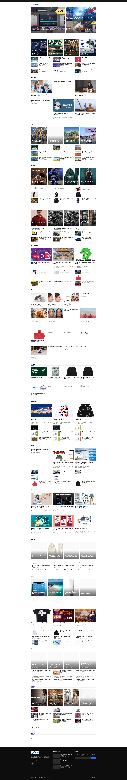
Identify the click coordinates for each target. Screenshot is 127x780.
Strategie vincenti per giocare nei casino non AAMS (44, 708)
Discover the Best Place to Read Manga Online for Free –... (45, 271)
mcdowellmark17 (56, 283)
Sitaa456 (55, 567)
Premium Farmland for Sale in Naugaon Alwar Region (63, 679)
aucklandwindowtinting (85, 233)
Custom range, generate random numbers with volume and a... (65, 271)
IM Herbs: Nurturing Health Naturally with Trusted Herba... (71, 556)
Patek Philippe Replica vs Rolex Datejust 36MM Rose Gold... (89, 199)
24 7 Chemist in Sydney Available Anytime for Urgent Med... (71, 592)
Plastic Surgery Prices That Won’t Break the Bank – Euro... (41, 719)
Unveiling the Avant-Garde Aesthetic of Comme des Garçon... (45, 631)
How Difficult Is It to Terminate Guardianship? (37, 357)
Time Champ (33, 531)
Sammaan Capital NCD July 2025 (65, 475)
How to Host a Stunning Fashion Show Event (62, 263)
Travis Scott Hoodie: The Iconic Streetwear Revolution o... (44, 426)
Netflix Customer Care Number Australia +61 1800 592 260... (71, 703)
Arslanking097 (84, 483)
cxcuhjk (32, 625)
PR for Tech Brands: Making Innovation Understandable (40, 101)
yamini (39, 600)
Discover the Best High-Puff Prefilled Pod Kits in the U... (63, 187)
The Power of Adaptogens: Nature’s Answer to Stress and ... (71, 347)
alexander (66, 594)
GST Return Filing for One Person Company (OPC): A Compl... (41, 566)
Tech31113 (54, 531)
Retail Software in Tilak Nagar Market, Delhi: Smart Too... (45, 714)
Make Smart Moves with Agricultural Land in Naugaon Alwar (41, 680)
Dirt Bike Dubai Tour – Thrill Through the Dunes (88, 158)
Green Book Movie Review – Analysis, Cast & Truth (54, 52)
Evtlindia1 (40, 642)
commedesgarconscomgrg (42, 632)
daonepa (32, 358)
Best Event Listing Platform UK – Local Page (45, 58)
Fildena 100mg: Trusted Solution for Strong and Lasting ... (71, 304)
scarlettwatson (50, 142)
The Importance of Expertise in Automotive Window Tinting (87, 232)
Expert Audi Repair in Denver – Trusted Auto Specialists (45, 238)
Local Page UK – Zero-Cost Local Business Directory (41, 419)
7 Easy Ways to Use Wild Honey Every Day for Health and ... (38, 319)
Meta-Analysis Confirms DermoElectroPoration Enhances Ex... (66, 70)
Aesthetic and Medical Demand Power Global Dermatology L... (64, 566)
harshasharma (84, 428)
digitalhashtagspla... (34, 321)
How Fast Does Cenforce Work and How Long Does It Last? (38, 304)
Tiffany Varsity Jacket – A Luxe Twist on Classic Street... (67, 199)
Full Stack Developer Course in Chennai (62, 81)
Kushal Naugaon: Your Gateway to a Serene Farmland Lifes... (71, 665)
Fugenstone (83, 704)
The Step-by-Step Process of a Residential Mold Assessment (65, 708)
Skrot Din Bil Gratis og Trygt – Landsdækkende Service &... (87, 238)
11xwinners (40, 283)
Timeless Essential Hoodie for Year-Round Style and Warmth (71, 182)
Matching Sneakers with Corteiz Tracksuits (53, 182)
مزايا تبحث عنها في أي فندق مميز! (53, 330)
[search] (95, 4)
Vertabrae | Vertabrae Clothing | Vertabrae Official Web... (41, 623)
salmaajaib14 (49, 305)
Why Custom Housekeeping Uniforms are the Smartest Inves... (38, 702)
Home (42, 4)
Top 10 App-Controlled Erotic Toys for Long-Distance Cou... (63, 282)
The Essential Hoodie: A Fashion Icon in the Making (54, 556)
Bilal (82, 153)
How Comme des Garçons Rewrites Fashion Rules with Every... (66, 631)
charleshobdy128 (33, 96)
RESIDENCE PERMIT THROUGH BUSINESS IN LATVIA (87, 714)
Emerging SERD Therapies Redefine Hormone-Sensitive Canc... (85, 631)
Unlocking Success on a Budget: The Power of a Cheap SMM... (40, 507)
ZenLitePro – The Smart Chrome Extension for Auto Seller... (64, 228)
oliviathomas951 (83, 142)
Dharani (54, 82)
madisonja (33, 229)
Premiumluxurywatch (85, 200)
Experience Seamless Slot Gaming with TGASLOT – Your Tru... (41, 561)
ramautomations (62, 428)
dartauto (40, 239)
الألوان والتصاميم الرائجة (84, 346)
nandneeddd (56, 152)
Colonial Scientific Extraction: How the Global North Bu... (66, 598)
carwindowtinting (83, 225)
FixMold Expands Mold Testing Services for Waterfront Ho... (44, 64)
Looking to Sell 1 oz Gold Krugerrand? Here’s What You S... (45, 438)
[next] (64, 20)
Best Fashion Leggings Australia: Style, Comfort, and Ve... (88, 641)
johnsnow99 (40, 272)
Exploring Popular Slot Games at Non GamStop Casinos (62, 623)
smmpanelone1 (33, 509)
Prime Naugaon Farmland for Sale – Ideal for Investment (85, 679)
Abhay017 (55, 483)
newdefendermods (63, 233)
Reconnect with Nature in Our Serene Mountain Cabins (66, 714)
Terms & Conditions (91, 777)
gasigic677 (65, 349)
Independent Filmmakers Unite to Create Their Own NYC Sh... (66, 64)
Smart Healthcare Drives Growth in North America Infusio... (42, 569)
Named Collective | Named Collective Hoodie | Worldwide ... (45, 482)
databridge (49, 386)
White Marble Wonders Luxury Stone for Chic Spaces (87, 703)
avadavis (65, 305)
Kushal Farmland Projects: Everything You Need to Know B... (87, 665)
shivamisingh (56, 229)
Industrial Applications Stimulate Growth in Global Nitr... (63, 569)
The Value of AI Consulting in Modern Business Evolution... (45, 598)
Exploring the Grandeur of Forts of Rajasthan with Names (88, 146)
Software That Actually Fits (81, 528)
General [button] (82, 4)
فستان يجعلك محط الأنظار (68, 330)
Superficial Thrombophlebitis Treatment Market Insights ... (65, 438)
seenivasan (54, 116)
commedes (54, 420)
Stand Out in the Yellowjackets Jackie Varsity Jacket (45, 193)
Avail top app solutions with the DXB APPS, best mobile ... (63, 507)
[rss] (32, 763)
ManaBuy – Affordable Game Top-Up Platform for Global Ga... (88, 271)
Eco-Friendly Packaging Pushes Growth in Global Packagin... (84, 637)
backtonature (62, 715)
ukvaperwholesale (34, 188)
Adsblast (61, 672)
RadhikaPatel (40, 233)
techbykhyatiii (77, 529)
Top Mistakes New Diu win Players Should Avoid (85, 263)
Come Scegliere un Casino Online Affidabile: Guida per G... (83, 623)
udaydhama (33, 704)
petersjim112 (84, 283)
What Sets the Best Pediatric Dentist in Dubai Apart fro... (71, 310)
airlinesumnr (34, 142)
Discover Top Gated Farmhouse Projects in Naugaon (84, 676)
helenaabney (77, 96)
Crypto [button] (53, 4)
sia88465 (82, 557)
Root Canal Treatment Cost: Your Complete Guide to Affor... (86, 319)
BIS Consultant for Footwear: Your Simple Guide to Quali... (66, 641)
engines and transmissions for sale (38, 228)
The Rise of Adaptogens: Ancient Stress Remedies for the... (38, 555)
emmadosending (33, 305)
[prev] (33, 20)
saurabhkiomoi (67, 142)
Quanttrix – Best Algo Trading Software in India (63, 463)
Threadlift (49, 321)
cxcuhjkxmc (33, 342)
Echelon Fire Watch (85, 707)
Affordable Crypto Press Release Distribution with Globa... (37, 52)
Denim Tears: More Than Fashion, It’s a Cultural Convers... (84, 419)
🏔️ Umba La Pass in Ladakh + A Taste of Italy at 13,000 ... (63, 151)
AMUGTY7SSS (34, 225)
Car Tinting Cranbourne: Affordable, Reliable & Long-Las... (87, 222)
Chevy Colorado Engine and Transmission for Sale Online (54, 223)
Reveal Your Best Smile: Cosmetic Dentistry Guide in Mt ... (86, 294)
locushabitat (50, 704)
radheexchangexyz (85, 720)
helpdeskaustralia (67, 704)
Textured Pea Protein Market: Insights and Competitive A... (66, 432)
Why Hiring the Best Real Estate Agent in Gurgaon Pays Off (85, 670)
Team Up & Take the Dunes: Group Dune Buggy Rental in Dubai (88, 152)
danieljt (32, 395)
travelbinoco (40, 159)
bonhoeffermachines (84, 594)
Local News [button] (77, 4)
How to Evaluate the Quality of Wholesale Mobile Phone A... (38, 182)
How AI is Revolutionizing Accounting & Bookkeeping (45, 476)
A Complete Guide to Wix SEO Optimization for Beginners (82, 507)
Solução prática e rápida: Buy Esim (38, 593)
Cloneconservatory (63, 721)
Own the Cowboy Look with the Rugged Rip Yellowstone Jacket (88, 193)
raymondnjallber (78, 229)
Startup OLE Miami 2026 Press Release (88, 57)
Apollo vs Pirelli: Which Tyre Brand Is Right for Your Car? (66, 238)
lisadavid (66, 557)
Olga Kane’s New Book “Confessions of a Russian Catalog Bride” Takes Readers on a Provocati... (80, 18)
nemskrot (83, 239)
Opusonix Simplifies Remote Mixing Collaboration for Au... (88, 30)
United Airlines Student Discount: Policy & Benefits (38, 141)
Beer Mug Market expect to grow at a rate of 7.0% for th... (55, 384)
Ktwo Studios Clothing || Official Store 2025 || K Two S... (88, 482)
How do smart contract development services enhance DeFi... (38, 394)
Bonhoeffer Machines (85, 593)
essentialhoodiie (50, 557)
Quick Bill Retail (41, 715)
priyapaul (49, 349)
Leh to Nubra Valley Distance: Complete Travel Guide (45, 152)
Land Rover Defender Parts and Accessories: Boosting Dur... (65, 232)
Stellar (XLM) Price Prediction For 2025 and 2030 (38, 378)
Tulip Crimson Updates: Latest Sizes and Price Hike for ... (38, 665)
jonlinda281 (55, 562)
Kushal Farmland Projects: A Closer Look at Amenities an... (42, 670)
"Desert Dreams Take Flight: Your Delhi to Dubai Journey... (45, 158)
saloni (76, 509)
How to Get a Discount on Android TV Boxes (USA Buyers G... (88, 282)
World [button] (71, 4)
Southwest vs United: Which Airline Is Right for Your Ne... (45, 146)
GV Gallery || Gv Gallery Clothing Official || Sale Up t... (87, 276)
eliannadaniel (40, 439)
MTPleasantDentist (83, 296)
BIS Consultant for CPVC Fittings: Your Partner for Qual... (45, 641)
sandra (49, 332)
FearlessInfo (62, 600)
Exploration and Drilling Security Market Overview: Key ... (87, 438)
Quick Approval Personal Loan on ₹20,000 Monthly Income (62, 482)
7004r (77, 228)
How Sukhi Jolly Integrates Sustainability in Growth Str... (85, 475)
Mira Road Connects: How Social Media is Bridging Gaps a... (41, 276)
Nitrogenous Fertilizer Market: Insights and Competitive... (45, 432)
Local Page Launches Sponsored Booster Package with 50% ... (65, 58)
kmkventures (62, 472)
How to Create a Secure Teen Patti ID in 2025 (45, 282)
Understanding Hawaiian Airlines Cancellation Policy (87, 141)
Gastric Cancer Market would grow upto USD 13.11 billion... (71, 384)
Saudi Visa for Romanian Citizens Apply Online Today (67, 158)
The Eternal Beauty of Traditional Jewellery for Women (44, 199)
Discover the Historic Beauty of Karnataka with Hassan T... (65, 146)
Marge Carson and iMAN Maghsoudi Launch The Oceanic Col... (72, 29)
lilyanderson (62, 239)
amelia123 (49, 594)
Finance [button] (63, 4)
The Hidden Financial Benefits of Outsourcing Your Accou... (65, 471)
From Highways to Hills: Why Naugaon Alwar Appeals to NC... (55, 665)
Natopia (83, 642)
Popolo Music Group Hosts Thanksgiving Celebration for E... (44, 70)
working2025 (84, 715)
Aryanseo (33, 567)
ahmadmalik (77, 116)
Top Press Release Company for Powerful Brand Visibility (87, 70)
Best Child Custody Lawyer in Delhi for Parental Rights (55, 347)
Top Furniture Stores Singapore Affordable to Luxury (55, 703)
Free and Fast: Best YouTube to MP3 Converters (40, 263)
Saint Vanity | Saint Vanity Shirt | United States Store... (71, 378)
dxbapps (54, 509)
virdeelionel (83, 189)
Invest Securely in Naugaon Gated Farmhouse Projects (63, 676)
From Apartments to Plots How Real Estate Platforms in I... (66, 671)
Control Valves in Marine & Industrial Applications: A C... (66, 426)
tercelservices (84, 472)
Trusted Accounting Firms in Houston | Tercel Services (88, 471)
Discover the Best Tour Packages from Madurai (70, 141)
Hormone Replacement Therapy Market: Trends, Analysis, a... (89, 426)
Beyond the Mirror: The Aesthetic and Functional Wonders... (55, 304)
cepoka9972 (34, 594)
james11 (32, 103)
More (87, 4)
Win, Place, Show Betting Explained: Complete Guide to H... (71, 52)
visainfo (61, 159)
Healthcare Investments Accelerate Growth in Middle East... (41, 637)
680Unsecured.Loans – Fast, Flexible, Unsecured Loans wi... (40, 450)
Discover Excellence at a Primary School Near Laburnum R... (41, 94)
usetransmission (50, 225)
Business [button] (58, 4)
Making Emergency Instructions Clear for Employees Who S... (85, 114)
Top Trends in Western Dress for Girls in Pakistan (87, 182)
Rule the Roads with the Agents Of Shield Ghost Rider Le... (66, 193)
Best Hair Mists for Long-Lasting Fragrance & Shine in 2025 (54, 378)
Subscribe (93, 758)
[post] (48, 20)
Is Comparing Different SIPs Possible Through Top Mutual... (84, 463)
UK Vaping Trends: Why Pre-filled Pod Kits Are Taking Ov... (42, 187)
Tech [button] (67, 4)
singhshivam (50, 667)
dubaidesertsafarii (84, 159)
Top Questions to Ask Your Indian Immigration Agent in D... (55, 141)
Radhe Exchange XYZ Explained (87, 719)
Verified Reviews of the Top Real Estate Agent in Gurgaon (41, 676)
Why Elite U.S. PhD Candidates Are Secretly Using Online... (83, 94)
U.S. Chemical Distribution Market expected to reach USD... (86, 384)
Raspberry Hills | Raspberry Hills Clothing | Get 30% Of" (39, 223)
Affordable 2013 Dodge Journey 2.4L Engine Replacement (70, 222)
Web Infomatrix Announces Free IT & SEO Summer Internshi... (87, 52)
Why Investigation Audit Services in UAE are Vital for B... (45, 471)
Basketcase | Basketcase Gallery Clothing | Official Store (37, 341)
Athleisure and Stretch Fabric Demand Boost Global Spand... (87, 556)
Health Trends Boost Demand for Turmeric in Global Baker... (62, 637)
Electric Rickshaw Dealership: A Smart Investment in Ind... (45, 232)
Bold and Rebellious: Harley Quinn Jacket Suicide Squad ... (88, 188)
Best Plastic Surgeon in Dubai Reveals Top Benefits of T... (55, 319)
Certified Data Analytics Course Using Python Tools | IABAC (62, 114)
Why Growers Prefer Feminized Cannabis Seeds (65, 720)
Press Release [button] (47, 4)
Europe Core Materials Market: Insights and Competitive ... (88, 432)
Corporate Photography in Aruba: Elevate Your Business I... (54, 592)
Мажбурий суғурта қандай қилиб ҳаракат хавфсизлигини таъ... (87, 331)
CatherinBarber (34, 720)
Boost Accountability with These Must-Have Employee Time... (40, 529)
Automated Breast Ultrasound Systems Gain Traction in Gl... (85, 570)
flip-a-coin (61, 272)
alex (33, 31)
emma (81, 333)
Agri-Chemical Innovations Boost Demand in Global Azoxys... (84, 566)
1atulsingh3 (55, 680)
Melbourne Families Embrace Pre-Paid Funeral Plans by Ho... (88, 64)
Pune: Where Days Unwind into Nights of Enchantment (63, 275)
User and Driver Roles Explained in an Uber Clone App (63, 529)
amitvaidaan (40, 200)
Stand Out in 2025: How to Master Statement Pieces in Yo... (61, 419)
